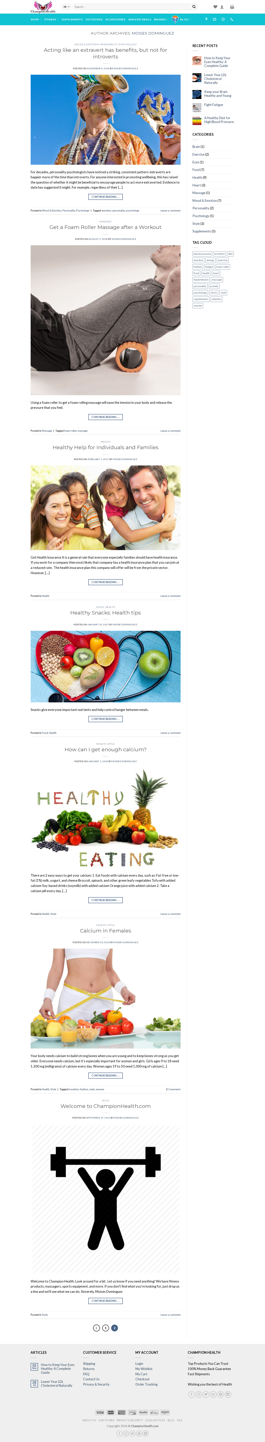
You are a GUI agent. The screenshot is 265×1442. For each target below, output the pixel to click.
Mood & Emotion (86, 44)
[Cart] (232, 7)
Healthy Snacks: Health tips (105, 612)
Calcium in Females (105, 930)
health (206, 273)
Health (106, 441)
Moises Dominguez (153, 33)
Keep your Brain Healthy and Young (217, 94)
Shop (35, 19)
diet (230, 253)
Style (111, 744)
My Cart (141, 1374)
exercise (222, 260)
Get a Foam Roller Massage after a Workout (105, 227)
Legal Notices (155, 1420)
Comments (173, 1089)
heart (216, 273)
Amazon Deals (139, 19)
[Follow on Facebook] (191, 1394)
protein (214, 286)
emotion (106, 210)
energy (210, 260)
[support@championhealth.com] (215, 19)
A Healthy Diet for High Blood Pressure (219, 120)
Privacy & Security (96, 1384)
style (92, 1089)
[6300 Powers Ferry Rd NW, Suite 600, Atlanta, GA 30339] (206, 19)
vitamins (216, 299)
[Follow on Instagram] (198, 1394)
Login (139, 1364)
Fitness (50, 19)
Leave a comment (171, 210)
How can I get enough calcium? (106, 749)
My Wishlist (143, 1369)
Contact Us (91, 1379)
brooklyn (73, 1089)
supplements (201, 299)
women (100, 1089)
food (196, 273)
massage (82, 430)
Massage (106, 221)
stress (213, 292)
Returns (89, 1369)
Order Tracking (146, 1384)
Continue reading (106, 196)
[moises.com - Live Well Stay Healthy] (43, 7)
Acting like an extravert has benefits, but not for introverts (105, 53)
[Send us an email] (213, 1394)
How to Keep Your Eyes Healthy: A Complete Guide (217, 62)
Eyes (195, 162)
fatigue (209, 266)
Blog (184, 19)
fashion (84, 1089)
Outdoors (94, 19)
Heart (196, 185)
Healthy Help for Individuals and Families (105, 447)
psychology (132, 210)
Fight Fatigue (213, 105)
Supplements (72, 19)
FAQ (86, 1374)
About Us (89, 1420)
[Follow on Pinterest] (220, 1394)
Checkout (142, 1379)
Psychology (128, 44)
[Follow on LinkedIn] (228, 1394)
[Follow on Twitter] (206, 1394)
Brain (196, 147)
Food (100, 607)
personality (118, 210)
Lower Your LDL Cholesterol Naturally (215, 79)
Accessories (115, 19)
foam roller (70, 430)
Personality (109, 44)
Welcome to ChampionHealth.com (106, 1106)
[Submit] (194, 6)
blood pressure (202, 253)
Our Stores (106, 1420)
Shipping (89, 1364)
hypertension (201, 279)
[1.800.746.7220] (232, 19)
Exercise (198, 154)
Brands (160, 19)
